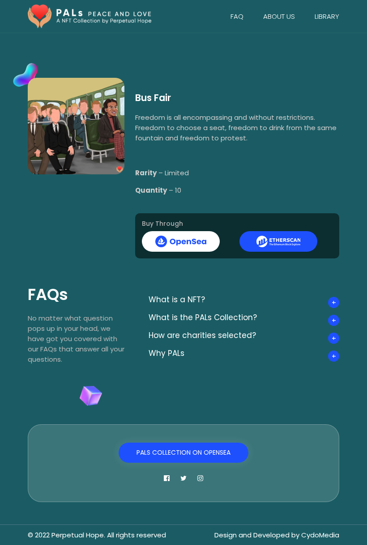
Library (327, 16)
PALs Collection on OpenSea (183, 452)
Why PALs (166, 353)
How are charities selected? (202, 335)
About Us (279, 16)
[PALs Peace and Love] (89, 16)
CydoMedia (320, 535)
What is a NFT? (177, 299)
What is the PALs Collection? (203, 317)
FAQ (236, 16)
